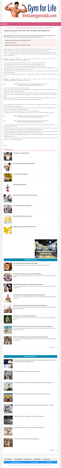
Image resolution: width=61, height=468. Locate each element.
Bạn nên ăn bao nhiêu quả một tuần (22, 216)
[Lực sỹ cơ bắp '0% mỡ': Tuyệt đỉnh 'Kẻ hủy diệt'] (8, 267)
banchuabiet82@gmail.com (16, 462)
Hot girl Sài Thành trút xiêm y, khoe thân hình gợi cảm (26, 371)
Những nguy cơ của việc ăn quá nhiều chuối (24, 226)
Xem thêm (52, 347)
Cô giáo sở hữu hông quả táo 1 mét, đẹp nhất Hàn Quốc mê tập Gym (30, 337)
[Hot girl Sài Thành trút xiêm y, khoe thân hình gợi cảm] (8, 375)
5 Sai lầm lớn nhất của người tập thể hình (23, 163)
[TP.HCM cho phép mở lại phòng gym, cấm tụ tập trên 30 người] (8, 420)
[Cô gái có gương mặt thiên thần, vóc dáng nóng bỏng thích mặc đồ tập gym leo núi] (8, 386)
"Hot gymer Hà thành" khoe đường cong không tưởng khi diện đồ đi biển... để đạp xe (34, 405)
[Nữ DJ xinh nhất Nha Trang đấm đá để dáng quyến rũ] (8, 442)
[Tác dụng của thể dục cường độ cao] (8, 209)
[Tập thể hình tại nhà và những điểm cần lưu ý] (8, 319)
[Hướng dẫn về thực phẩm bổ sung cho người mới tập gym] (8, 288)
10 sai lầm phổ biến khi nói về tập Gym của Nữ (25, 195)
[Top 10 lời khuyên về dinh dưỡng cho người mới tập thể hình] (8, 298)
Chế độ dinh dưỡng (18, 459)
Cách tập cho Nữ (37, 459)
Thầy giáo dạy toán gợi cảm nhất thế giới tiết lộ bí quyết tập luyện (30, 305)
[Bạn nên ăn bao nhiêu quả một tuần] (8, 219)
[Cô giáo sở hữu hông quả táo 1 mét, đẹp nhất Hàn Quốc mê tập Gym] (8, 340)
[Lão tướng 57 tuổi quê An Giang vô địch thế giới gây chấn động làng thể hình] (8, 397)
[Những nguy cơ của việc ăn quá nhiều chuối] (8, 230)
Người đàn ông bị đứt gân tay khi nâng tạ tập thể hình (18, 40)
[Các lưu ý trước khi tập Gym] (8, 177)
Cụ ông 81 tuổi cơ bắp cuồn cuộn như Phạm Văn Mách (27, 273)
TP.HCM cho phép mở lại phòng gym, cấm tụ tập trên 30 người (29, 416)
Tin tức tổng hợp (7, 459)
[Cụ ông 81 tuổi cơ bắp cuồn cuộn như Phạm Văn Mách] (8, 277)
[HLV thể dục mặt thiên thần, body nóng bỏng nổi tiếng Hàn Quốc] (8, 431)
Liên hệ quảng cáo (34, 462)
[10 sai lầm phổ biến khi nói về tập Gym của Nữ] (8, 198)
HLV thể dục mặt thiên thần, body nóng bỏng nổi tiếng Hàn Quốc (29, 427)
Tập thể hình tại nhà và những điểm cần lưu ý (25, 316)
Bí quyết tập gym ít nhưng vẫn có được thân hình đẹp (18, 45)
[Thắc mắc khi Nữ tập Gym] (8, 188)
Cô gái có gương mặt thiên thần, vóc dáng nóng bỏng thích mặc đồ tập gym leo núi (33, 382)
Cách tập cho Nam (28, 459)
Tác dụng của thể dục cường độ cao (22, 205)
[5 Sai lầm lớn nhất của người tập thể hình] (8, 167)
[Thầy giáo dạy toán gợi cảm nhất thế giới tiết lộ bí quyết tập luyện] (8, 309)
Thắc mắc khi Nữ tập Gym (19, 184)
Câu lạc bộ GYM (46, 459)
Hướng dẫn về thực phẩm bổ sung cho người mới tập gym (28, 284)
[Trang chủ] (4, 27)
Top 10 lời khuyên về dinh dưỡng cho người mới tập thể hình (29, 294)
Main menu (4, 24)
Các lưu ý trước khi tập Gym (20, 174)
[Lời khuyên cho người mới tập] (8, 156)
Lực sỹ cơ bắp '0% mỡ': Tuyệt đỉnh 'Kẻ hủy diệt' (25, 263)
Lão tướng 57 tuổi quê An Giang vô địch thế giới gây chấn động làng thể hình (32, 393)
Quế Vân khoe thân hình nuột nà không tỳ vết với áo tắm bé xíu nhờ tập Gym (33, 326)
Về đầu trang (49, 462)
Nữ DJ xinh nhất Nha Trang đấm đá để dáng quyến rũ (26, 438)
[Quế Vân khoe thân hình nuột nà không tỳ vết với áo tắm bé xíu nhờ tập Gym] (8, 330)
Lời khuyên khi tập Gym (11, 42)
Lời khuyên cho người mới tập (21, 153)
